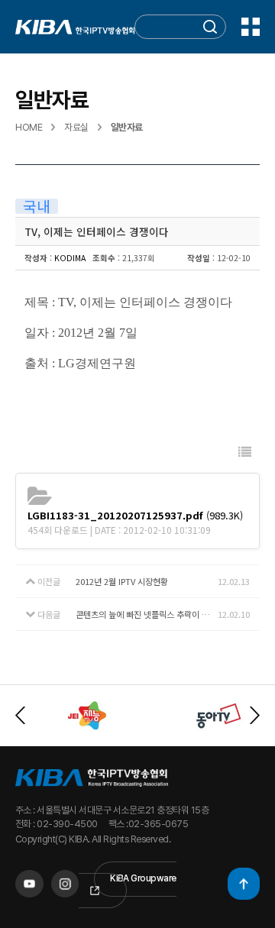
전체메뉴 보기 (250, 27)
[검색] (210, 27)
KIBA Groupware (143, 878)
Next (255, 715)
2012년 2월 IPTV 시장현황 (122, 581)
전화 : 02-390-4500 (56, 823)
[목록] (245, 451)
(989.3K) (135, 515)
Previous (20, 715)
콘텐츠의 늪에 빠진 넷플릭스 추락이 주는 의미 (147, 614)
